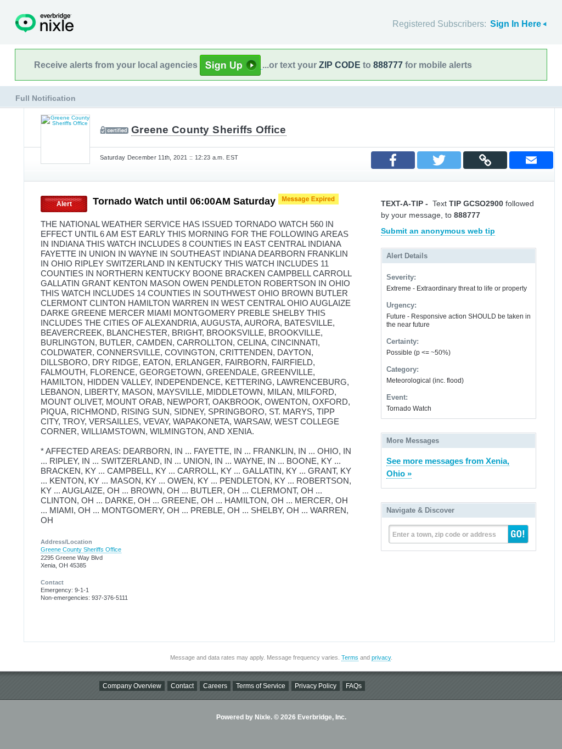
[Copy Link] (485, 160)
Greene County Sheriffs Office (208, 129)
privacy (381, 657)
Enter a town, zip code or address (444, 534)
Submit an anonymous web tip (438, 230)
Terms (349, 657)
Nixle (44, 22)
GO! (518, 534)
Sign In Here (515, 24)
